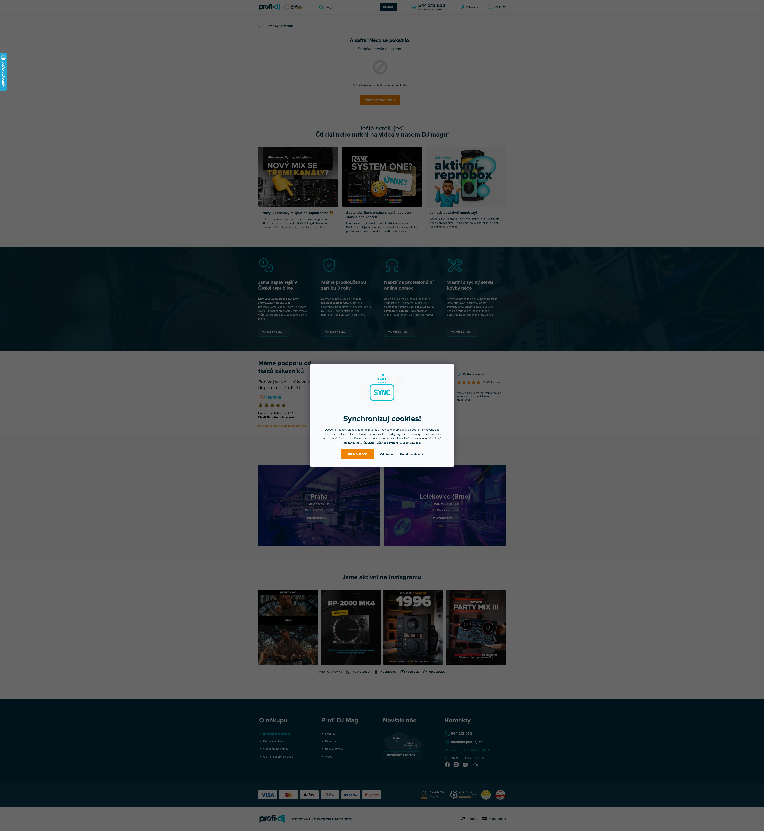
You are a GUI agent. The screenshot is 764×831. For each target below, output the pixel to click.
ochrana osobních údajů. (426, 438)
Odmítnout (387, 454)
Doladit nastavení (411, 454)
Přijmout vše (357, 454)
